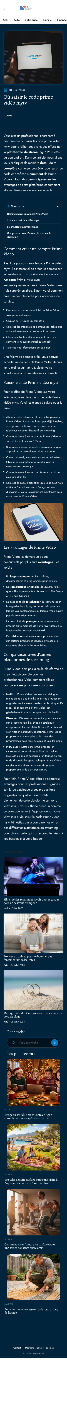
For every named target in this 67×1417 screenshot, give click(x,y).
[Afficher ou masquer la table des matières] (42, 206)
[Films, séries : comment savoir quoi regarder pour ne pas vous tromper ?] (33, 876)
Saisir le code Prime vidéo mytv (23, 220)
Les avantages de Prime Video (22, 226)
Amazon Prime (14, 279)
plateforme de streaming (25, 152)
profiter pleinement (28, 174)
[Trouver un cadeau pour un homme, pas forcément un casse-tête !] (33, 933)
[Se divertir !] (26, 8)
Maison (8, 1304)
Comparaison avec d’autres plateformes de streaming (29, 235)
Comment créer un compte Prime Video (27, 214)
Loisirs (8, 115)
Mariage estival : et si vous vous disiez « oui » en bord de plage (33, 1015)
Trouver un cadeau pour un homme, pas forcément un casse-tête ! (28, 958)
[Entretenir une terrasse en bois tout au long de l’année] (33, 1277)
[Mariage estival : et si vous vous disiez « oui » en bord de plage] (33, 990)
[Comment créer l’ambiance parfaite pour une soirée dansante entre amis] (33, 1212)
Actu (6, 965)
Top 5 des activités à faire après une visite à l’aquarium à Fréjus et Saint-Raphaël (31, 1181)
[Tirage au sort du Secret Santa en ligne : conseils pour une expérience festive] (33, 1082)
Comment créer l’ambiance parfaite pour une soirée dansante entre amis (29, 1246)
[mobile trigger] (7, 8)
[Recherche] (60, 8)
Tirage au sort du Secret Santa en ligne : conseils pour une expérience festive (28, 1116)
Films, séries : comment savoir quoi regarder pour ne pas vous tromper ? (31, 901)
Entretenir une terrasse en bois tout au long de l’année (31, 1311)
